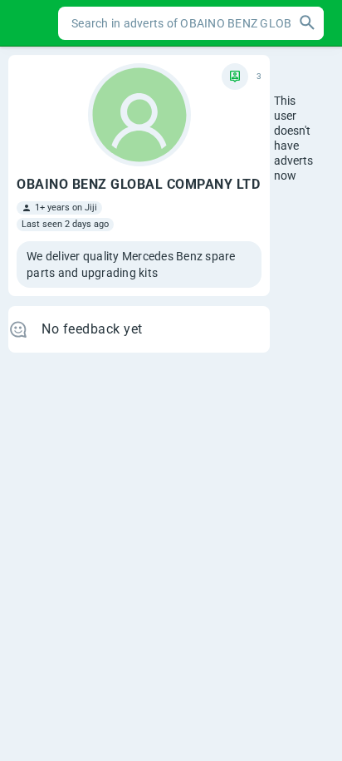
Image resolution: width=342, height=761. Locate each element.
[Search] (307, 23)
